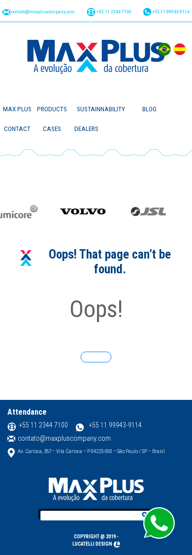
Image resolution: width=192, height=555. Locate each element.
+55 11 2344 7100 (113, 11)
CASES (52, 128)
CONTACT (17, 128)
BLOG (149, 109)
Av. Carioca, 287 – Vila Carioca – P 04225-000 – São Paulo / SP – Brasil (91, 451)
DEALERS (86, 128)
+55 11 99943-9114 (170, 11)
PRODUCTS (52, 109)
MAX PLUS (17, 109)
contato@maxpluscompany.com (43, 11)
